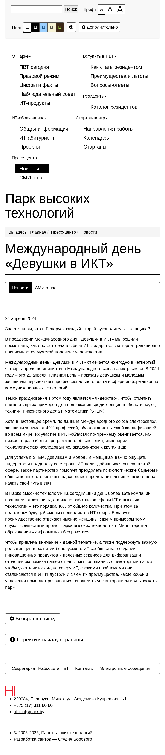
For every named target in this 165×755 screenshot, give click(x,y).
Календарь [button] (96, 138)
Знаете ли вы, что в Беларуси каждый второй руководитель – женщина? (78, 328)
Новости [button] (29, 168)
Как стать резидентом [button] (116, 67)
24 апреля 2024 (20, 318)
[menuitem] (44, 80)
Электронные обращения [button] (125, 668)
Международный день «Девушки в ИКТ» (73, 255)
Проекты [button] (29, 147)
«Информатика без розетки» (60, 532)
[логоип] (19, 691)
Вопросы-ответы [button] (109, 85)
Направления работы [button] (108, 129)
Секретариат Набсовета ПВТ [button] (40, 668)
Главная (38, 232)
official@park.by (29, 711)
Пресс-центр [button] (24, 157)
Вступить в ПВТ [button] (98, 56)
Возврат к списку (35, 618)
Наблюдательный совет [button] (47, 94)
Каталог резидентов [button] (114, 107)
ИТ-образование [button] (28, 118)
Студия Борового (75, 739)
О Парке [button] (20, 56)
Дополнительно (102, 27)
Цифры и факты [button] (38, 85)
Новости (89, 232)
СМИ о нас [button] (32, 177)
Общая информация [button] (43, 129)
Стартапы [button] (94, 147)
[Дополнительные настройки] (71, 27)
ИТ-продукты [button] (34, 103)
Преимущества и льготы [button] (119, 76)
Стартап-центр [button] (90, 118)
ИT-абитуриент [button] (37, 138)
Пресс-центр (63, 232)
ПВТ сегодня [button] (34, 67)
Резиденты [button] (93, 96)
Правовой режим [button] (39, 76)
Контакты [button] (84, 668)
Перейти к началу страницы (49, 639)
